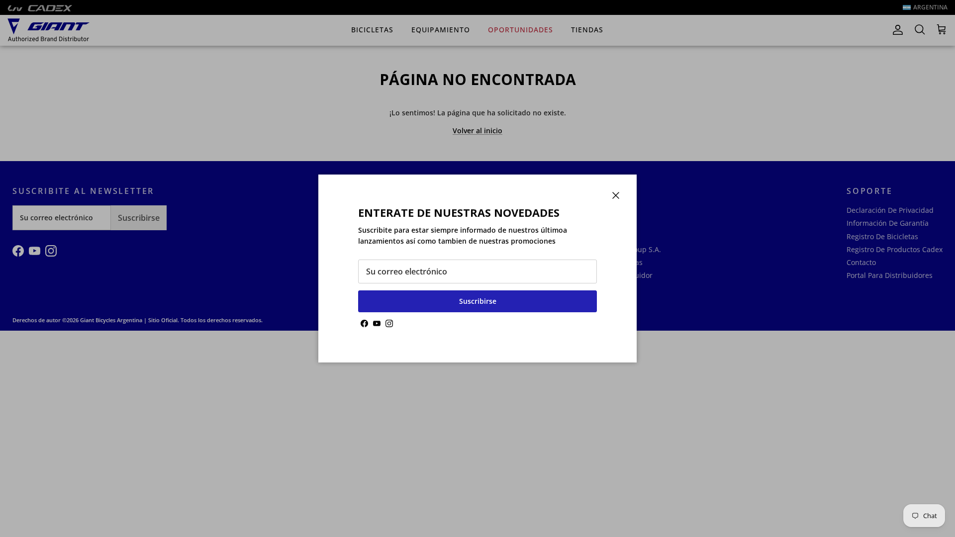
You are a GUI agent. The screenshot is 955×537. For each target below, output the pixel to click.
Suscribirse (477, 301)
